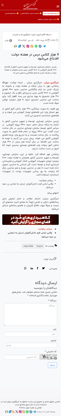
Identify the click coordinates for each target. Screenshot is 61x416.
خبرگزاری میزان (51, 82)
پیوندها (52, 412)
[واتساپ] (36, 47)
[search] (2, 5)
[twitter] (43, 268)
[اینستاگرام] (27, 47)
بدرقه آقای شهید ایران (41, 34)
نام (54, 329)
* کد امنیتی (50, 351)
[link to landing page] (30, 5)
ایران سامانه (24, 407)
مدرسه (40, 246)
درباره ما (39, 412)
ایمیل (53, 340)
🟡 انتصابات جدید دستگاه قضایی (30, 13)
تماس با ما (46, 412)
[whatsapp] (25, 268)
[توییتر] (23, 47)
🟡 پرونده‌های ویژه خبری (51, 13)
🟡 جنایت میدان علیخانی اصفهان (48, 19)
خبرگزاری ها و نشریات (21, 34)
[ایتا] (31, 47)
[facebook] (37, 268)
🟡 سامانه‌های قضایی (11, 13)
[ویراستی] (19, 47)
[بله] (40, 47)
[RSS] (13, 412)
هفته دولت (28, 246)
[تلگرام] (44, 47)
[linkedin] (31, 268)
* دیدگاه (52, 300)
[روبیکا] (15, 47)
